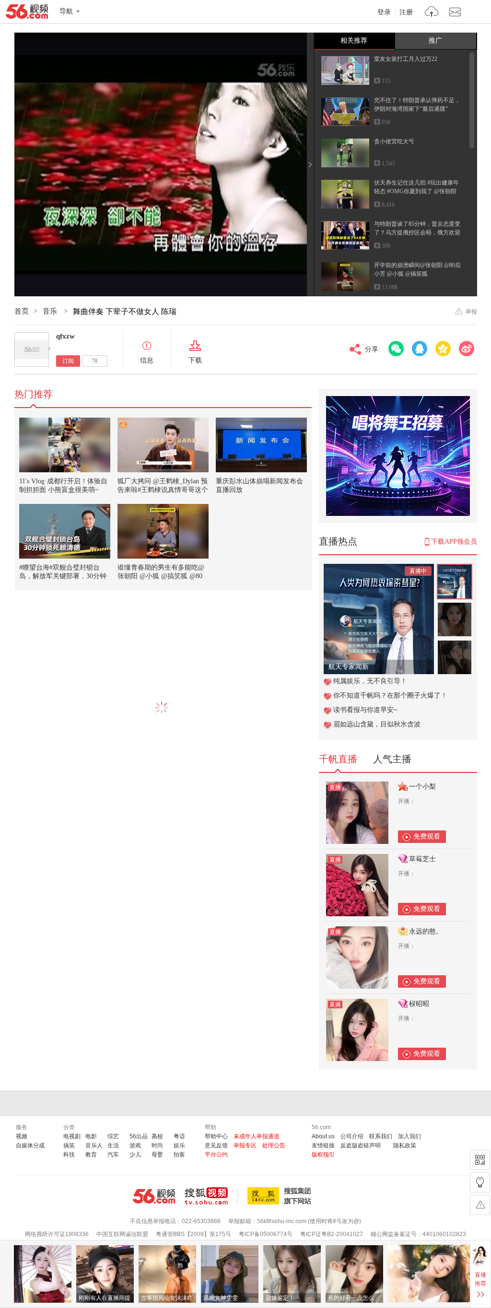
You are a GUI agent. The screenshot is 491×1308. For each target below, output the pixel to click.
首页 (21, 311)
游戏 (135, 1145)
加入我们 (409, 1136)
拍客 (179, 1154)
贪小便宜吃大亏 (394, 141)
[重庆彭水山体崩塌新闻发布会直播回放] (261, 445)
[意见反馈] (480, 1205)
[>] (432, 12)
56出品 (138, 1136)
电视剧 (72, 1136)
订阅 (68, 361)
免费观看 (426, 836)
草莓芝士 (422, 859)
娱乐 (179, 1145)
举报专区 (245, 1145)
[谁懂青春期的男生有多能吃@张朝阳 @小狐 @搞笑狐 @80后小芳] (163, 531)
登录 (384, 12)
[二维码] (480, 1160)
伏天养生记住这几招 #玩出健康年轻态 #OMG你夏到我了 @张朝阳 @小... (416, 191)
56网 (154, 1196)
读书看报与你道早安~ (365, 709)
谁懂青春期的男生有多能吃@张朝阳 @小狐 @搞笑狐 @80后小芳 (160, 576)
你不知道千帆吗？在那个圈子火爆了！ (390, 695)
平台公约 (216, 1154)
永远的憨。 (426, 931)
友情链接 (323, 1145)
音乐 (51, 311)
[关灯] (480, 1182)
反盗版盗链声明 (360, 1145)
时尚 (157, 1145)
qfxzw (65, 336)
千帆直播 (338, 759)
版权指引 (323, 1154)
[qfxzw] (31, 349)
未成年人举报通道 (257, 1136)
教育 (91, 1154)
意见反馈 (216, 1145)
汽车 (113, 1154)
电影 (91, 1136)
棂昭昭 (419, 1003)
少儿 (135, 1154)
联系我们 (380, 1136)
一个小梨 (422, 786)
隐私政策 (404, 1145)
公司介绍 (351, 1136)
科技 (69, 1154)
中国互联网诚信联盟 (122, 1234)
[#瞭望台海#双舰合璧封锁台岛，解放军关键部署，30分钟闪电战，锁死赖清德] (64, 531)
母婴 (157, 1154)
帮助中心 (216, 1136)
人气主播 (392, 759)
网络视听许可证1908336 (57, 1234)
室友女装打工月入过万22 (405, 59)
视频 (21, 1136)
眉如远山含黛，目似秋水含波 (377, 724)
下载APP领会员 (454, 541)
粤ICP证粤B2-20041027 (331, 1234)
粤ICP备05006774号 (265, 1234)
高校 (157, 1136)
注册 (406, 12)
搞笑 (69, 1145)
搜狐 (281, 1195)
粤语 (179, 1136)
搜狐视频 (211, 1195)
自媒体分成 (30, 1145)
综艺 (113, 1136)
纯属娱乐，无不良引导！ (370, 681)
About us (323, 1136)
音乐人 (94, 1145)
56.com (27, 13)
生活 (113, 1145)
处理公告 (273, 1145)
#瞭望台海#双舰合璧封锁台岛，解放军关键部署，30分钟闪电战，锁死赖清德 (62, 576)
